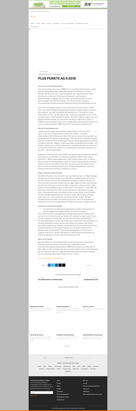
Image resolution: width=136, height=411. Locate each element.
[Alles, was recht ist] (94, 297)
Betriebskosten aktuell (63, 397)
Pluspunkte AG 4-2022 (36, 306)
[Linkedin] (56, 265)
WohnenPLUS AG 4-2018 (45, 74)
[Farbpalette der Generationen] (68, 325)
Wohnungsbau (57, 74)
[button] (105, 25)
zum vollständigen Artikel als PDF (50, 258)
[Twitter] (52, 265)
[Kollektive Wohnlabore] (68, 297)
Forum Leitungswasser (63, 394)
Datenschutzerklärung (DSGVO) (91, 386)
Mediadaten (86, 391)
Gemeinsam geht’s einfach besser (93, 335)
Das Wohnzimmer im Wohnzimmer (50, 280)
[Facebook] (49, 265)
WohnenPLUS (60, 399)
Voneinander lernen (91, 280)
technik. (59, 383)
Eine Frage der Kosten (36, 335)
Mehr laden (67, 346)
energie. (59, 389)
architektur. (60, 391)
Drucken (89, 265)
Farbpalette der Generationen (65, 335)
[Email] (60, 265)
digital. (58, 386)
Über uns (85, 380)
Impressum (86, 389)
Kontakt (85, 383)
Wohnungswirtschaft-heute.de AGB (92, 394)
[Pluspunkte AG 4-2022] (42, 297)
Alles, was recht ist (88, 306)
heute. (58, 380)
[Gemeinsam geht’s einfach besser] (94, 325)
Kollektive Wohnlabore (63, 306)
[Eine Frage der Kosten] (42, 325)
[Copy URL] (63, 265)
